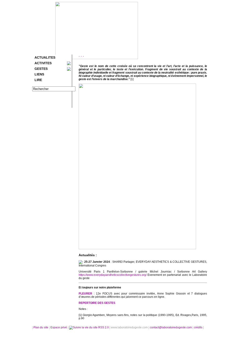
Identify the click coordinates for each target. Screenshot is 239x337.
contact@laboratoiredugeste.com (171, 327)
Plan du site (40, 327)
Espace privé (59, 327)
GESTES (41, 69)
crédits (198, 327)
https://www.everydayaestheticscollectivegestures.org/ (113, 275)
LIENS (39, 74)
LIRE (38, 80)
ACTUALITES (45, 57)
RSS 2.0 (103, 327)
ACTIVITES (43, 63)
